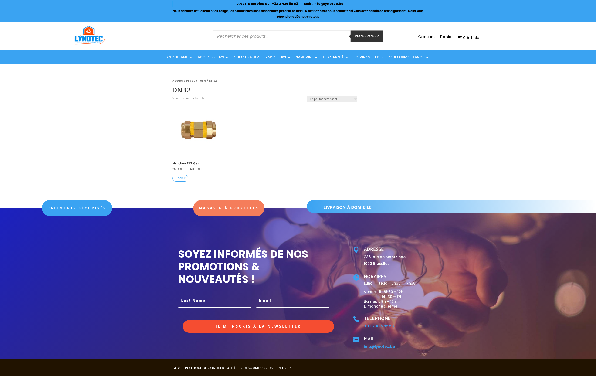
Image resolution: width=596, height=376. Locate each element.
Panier (446, 37)
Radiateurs (275, 58)
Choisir (180, 178)
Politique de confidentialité (210, 367)
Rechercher (367, 36)
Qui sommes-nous (257, 367)
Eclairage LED (366, 58)
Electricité (333, 58)
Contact (426, 37)
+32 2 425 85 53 (285, 3)
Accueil (177, 80)
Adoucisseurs (211, 58)
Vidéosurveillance (406, 58)
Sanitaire (304, 58)
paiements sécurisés (76, 208)
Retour (284, 367)
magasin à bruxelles (229, 208)
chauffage (177, 58)
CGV (176, 367)
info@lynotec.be (328, 3)
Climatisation (247, 58)
